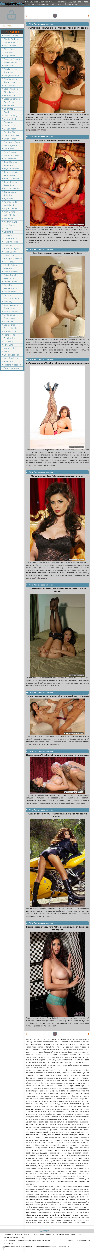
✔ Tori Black (7, 342)
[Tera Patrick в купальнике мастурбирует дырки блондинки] (57, 71)
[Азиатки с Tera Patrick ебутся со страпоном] (57, 184)
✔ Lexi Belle (7, 232)
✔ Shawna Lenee (9, 312)
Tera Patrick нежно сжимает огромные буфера (57, 253)
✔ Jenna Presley (9, 182)
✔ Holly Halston (9, 159)
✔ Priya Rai (6, 285)
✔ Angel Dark (8, 56)
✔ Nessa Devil (8, 262)
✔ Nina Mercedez (9, 272)
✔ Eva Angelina (9, 145)
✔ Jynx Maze (7, 199)
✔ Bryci (5, 112)
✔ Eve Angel (7, 149)
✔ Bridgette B (8, 109)
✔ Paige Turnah (9, 275)
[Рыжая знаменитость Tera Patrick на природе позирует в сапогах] (57, 863)
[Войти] (12, 15)
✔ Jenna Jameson (10, 179)
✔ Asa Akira (7, 72)
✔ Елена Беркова (10, 355)
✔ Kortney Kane (9, 222)
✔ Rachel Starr (8, 292)
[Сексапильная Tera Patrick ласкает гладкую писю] (57, 519)
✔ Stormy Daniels (9, 328)
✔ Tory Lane (7, 345)
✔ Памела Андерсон (11, 365)
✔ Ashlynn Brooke (10, 76)
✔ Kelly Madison (9, 215)
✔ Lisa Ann (6, 235)
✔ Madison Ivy (8, 245)
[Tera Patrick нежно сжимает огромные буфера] (57, 297)
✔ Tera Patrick (8, 338)
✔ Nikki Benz (7, 268)
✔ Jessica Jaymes (10, 189)
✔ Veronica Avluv (9, 348)
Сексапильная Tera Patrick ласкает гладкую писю (57, 476)
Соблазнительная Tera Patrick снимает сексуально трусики (57, 363)
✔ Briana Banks (9, 106)
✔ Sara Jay (6, 302)
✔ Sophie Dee (8, 325)
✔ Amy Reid (7, 52)
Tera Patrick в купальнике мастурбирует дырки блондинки (57, 28)
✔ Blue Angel (8, 92)
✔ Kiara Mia (7, 219)
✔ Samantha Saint (10, 298)
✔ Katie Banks (8, 205)
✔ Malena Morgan (10, 249)
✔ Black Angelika (9, 89)
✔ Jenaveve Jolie (9, 172)
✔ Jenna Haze (8, 175)
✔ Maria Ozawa (8, 252)
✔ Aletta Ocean (9, 46)
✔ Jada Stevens (9, 162)
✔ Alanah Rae (8, 42)
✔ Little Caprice (9, 239)
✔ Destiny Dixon (9, 132)
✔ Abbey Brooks (9, 36)
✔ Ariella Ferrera (9, 69)
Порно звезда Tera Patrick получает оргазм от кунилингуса (57, 755)
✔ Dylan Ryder (8, 139)
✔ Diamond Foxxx (10, 136)
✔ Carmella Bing (9, 116)
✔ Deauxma (7, 122)
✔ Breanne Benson (10, 99)
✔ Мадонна (7, 362)
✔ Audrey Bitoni (9, 79)
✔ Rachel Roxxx (9, 288)
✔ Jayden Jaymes (10, 169)
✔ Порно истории (10, 368)
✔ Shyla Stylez (8, 315)
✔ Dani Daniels (8, 119)
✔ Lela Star (6, 229)
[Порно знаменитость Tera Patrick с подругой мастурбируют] (57, 717)
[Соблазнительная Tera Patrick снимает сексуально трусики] (57, 407)
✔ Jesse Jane (7, 185)
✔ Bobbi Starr (8, 96)
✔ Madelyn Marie (9, 242)
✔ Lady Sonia (8, 225)
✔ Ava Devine (8, 86)
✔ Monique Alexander (12, 259)
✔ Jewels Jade (8, 192)
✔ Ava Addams (8, 82)
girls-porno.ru (58, 1240)
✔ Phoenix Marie (9, 282)
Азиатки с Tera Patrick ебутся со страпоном (57, 141)
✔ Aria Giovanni (9, 62)
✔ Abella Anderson (10, 39)
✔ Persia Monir (8, 278)
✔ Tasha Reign (8, 335)
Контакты (45, 1231)
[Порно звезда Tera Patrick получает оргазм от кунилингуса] (57, 775)
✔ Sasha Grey (8, 308)
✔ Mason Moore (9, 255)
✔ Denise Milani (9, 129)
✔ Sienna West (8, 318)
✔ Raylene (6, 295)
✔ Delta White (8, 126)
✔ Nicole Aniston (9, 265)
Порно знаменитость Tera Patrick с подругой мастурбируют (57, 696)
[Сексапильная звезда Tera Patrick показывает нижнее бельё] (57, 635)
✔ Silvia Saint (7, 322)
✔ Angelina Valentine (11, 59)
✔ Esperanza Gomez (11, 142)
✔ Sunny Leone (8, 332)
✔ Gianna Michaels (10, 155)
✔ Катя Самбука (9, 358)
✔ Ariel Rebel (7, 66)
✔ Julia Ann (7, 195)
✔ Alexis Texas (8, 49)
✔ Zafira (5, 352)
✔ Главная (12, 32)
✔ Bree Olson (8, 102)
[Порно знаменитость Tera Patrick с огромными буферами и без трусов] (57, 974)
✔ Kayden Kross (9, 209)
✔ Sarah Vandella (9, 305)
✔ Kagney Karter (9, 202)
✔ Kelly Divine (8, 212)
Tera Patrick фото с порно (41, 24)
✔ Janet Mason (8, 165)
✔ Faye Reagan (9, 152)
